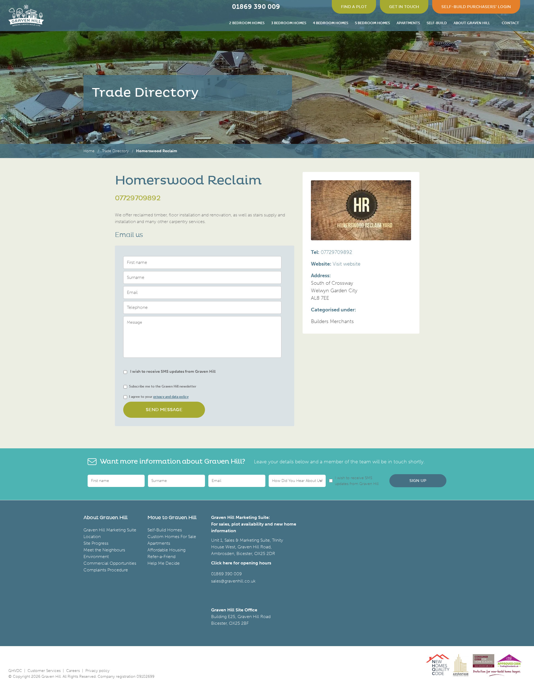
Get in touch (404, 6)
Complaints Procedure (105, 569)
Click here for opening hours (241, 563)
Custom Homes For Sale (171, 536)
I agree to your (159, 397)
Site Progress (95, 543)
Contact (510, 23)
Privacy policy (97, 670)
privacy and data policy (171, 397)
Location (92, 536)
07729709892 (137, 198)
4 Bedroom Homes (330, 23)
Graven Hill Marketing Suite (109, 529)
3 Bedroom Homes (288, 23)
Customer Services (44, 670)
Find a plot (354, 6)
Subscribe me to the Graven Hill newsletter (162, 386)
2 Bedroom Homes (246, 23)
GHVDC (15, 670)
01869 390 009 (226, 573)
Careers (73, 670)
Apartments (408, 23)
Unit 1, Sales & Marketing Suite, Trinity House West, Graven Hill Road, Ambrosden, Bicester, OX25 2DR (247, 547)
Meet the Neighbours (104, 549)
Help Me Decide (163, 563)
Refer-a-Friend (161, 556)
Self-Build (437, 23)
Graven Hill (26, 15)
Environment (96, 556)
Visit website (346, 264)
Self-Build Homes (164, 529)
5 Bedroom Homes (372, 23)
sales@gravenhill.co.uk (233, 581)
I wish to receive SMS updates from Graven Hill (173, 371)
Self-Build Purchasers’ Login (476, 6)
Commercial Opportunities (109, 563)
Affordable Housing (166, 549)
